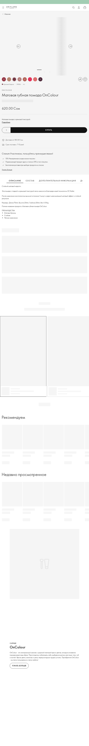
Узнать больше (7, 170)
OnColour (7, 90)
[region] (44, 46)
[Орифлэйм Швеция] (11, 7)
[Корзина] (84, 7)
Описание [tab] (15, 180)
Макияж (8, 14)
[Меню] (3, 7)
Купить (48, 130)
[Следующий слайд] (70, 46)
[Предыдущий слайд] (18, 46)
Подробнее (6, 122)
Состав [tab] (30, 180)
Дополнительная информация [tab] (57, 180)
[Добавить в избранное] (85, 79)
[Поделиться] (80, 79)
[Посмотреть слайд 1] (39, 72)
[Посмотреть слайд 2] (44, 72)
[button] (4, 79)
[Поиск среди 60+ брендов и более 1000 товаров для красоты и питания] (73, 7)
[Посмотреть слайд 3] (49, 72)
